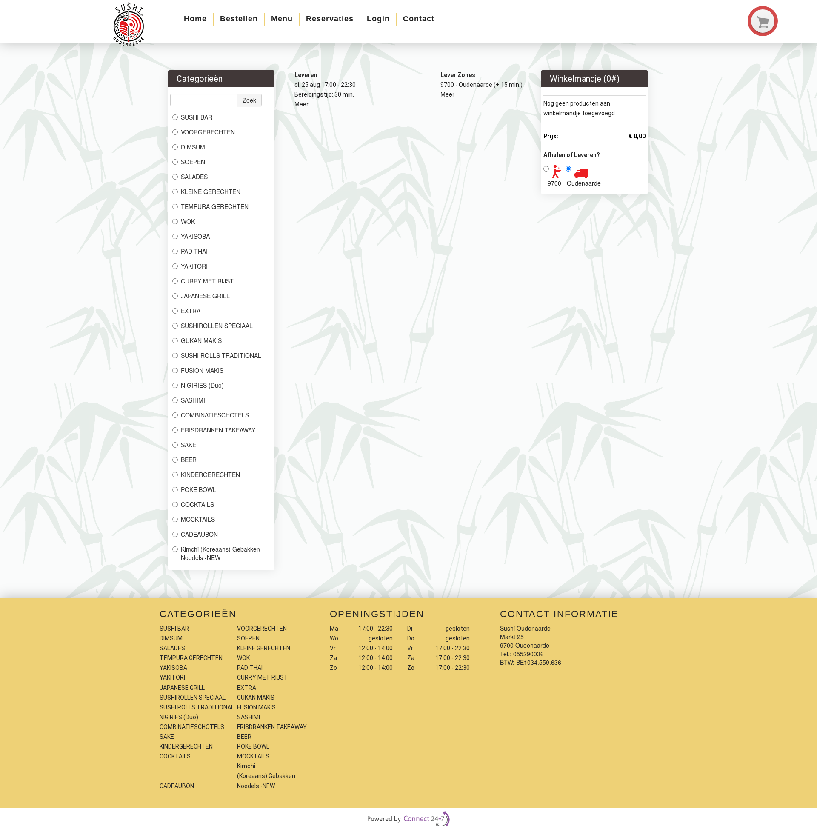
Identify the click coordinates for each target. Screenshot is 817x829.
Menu (282, 18)
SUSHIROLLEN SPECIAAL (217, 325)
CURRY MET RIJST (207, 281)
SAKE (188, 444)
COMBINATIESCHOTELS (215, 415)
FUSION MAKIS (202, 370)
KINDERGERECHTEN (210, 474)
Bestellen (239, 18)
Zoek (249, 100)
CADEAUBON (199, 534)
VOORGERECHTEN (208, 132)
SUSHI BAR (196, 117)
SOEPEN (193, 161)
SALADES (194, 176)
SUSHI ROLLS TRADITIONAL (221, 355)
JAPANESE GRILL (205, 296)
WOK (188, 221)
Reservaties (330, 18)
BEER (189, 459)
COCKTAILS (197, 504)
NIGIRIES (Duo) (202, 385)
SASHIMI (193, 400)
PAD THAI (194, 251)
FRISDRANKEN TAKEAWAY (218, 430)
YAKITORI (194, 266)
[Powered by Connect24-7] (408, 819)
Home (195, 18)
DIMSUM (193, 147)
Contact (418, 18)
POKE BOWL (198, 489)
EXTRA (190, 310)
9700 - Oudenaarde (574, 183)
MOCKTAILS (198, 519)
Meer (301, 104)
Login (378, 18)
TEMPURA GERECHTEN (215, 206)
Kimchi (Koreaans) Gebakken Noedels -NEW (220, 553)
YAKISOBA (195, 236)
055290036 (528, 653)
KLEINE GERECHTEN (210, 191)
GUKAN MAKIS (201, 340)
